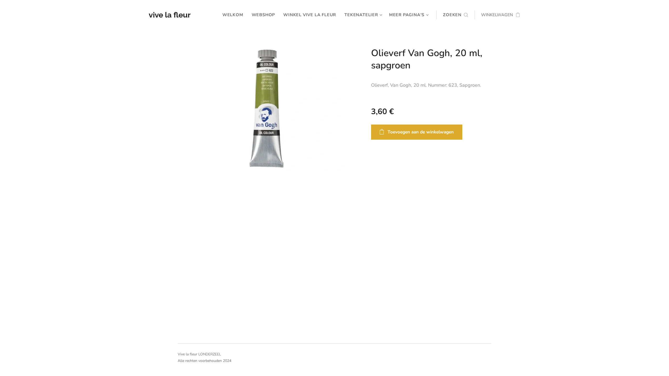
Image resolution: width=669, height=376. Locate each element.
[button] (455, 14)
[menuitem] (234, 14)
